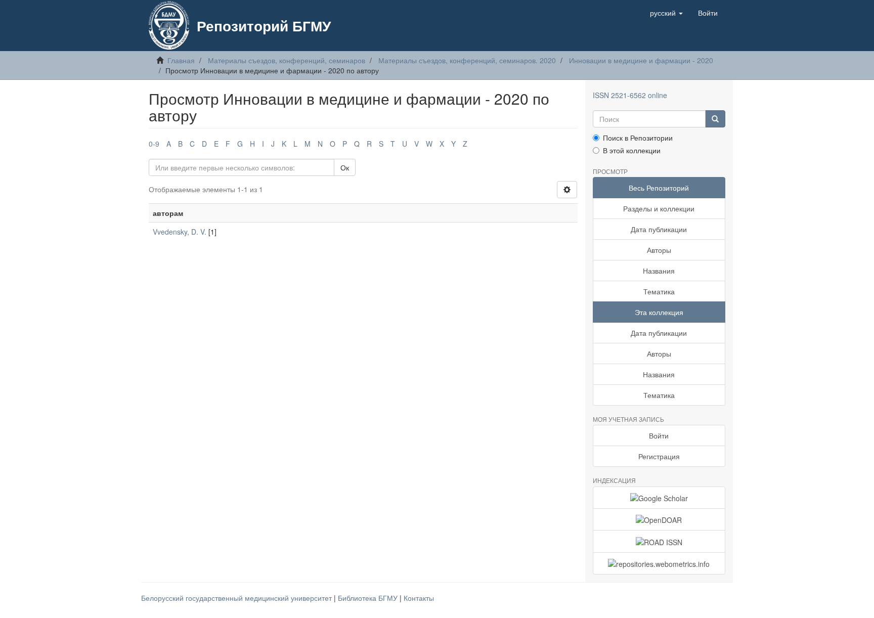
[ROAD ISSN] (659, 541)
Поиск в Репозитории (638, 138)
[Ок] (715, 118)
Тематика (659, 291)
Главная (181, 60)
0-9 (154, 144)
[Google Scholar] (659, 498)
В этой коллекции (632, 150)
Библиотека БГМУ (369, 598)
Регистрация (659, 456)
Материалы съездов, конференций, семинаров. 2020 (467, 60)
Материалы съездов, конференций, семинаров (286, 60)
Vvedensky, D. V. (179, 232)
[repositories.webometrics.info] (659, 563)
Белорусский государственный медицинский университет (237, 598)
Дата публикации (659, 229)
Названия (659, 271)
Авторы (659, 250)
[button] (666, 12)
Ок (344, 167)
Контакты (419, 598)
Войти (659, 435)
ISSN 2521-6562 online (630, 95)
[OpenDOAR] (659, 519)
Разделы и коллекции (658, 208)
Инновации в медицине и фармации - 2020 (641, 60)
